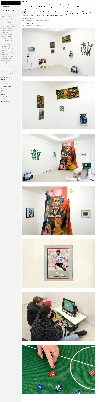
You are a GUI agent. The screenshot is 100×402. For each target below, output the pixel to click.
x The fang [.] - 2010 (6, 62)
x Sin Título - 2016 (6, 50)
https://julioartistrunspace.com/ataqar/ (33, 25)
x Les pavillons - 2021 (7, 28)
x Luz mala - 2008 (6, 68)
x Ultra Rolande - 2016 (7, 52)
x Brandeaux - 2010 (6, 64)
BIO (2, 90)
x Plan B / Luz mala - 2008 (8, 70)
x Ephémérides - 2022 (7, 24)
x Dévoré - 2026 (5, 13)
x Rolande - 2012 (5, 60)
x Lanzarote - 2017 (6, 44)
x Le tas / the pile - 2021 (7, 30)
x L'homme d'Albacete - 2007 (8, 72)
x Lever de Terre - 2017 (7, 48)
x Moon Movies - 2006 (7, 74)
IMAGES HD (4, 96)
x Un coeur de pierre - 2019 (8, 36)
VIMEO (3, 98)
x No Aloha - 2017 (6, 46)
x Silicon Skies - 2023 (6, 18)
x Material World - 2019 (7, 38)
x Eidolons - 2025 (5, 15)
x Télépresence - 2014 (6, 56)
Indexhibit (9, 101)
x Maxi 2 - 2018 (5, 42)
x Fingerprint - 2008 (6, 66)
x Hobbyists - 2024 (6, 17)
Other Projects (4, 83)
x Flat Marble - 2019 (6, 40)
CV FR (2, 89)
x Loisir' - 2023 (5, 20)
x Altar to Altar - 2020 (6, 34)
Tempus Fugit (4, 81)
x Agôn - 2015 (4, 54)
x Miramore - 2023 (6, 22)
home (2, 7)
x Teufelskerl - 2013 (6, 58)
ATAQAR (3, 79)
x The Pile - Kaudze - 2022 (8, 26)
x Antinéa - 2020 (5, 32)
